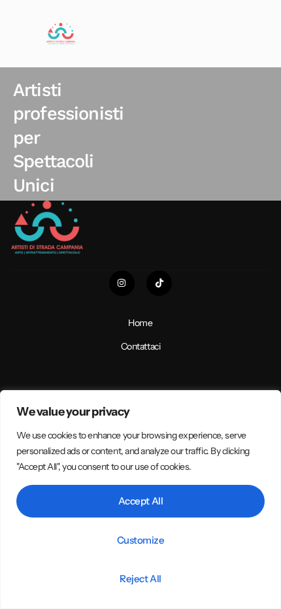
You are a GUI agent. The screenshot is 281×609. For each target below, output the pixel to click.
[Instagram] (122, 283)
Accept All (140, 501)
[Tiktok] (159, 283)
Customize (141, 540)
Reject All (140, 578)
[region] (140, 499)
